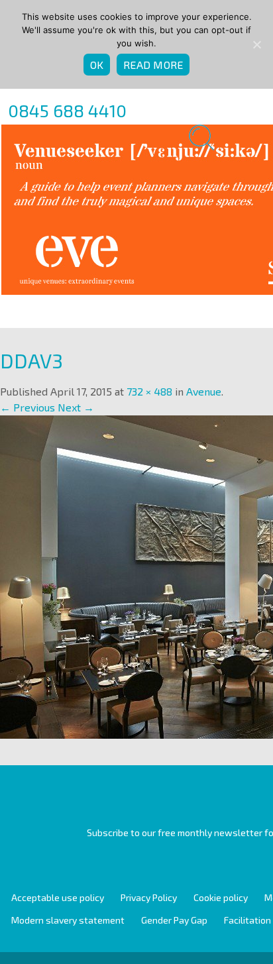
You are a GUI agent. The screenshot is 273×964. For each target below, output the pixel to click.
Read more (153, 64)
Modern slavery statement (68, 920)
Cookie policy (220, 897)
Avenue (203, 391)
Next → (76, 407)
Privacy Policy (149, 897)
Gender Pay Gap (174, 920)
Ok (97, 64)
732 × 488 (149, 391)
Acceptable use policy (57, 897)
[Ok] (256, 44)
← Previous (27, 407)
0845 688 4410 (67, 110)
